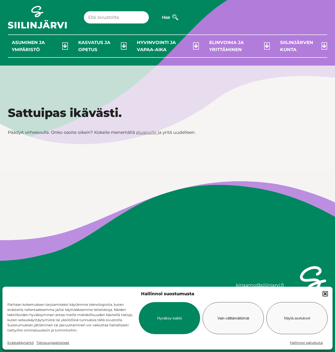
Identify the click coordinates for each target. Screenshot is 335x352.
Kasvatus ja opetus (94, 46)
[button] (325, 293)
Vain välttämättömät (233, 318)
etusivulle (146, 132)
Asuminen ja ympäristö (28, 46)
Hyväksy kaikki (169, 318)
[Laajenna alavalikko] (65, 46)
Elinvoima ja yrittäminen (226, 46)
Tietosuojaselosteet (52, 343)
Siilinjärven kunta (296, 46)
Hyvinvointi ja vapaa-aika (156, 46)
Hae (166, 17)
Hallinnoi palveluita (306, 343)
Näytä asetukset (297, 318)
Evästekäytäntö (20, 343)
